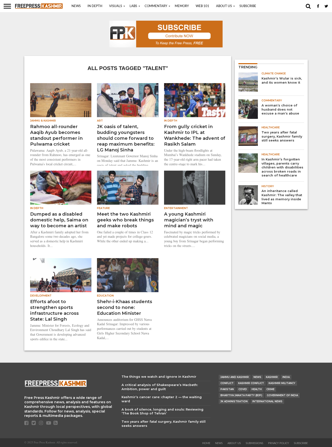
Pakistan (227, 389)
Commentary (156, 6)
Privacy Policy (278, 443)
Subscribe (247, 6)
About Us (224, 6)
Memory (182, 6)
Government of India (282, 395)
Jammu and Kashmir (234, 377)
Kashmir (272, 377)
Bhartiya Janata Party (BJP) (241, 395)
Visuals (115, 6)
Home (206, 443)
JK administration (234, 401)
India (286, 377)
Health (257, 389)
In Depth (94, 6)
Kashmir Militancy (282, 383)
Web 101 (202, 6)
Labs (133, 6)
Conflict (227, 383)
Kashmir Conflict (251, 383)
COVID (242, 389)
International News (267, 401)
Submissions (254, 443)
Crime (270, 389)
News (76, 6)
